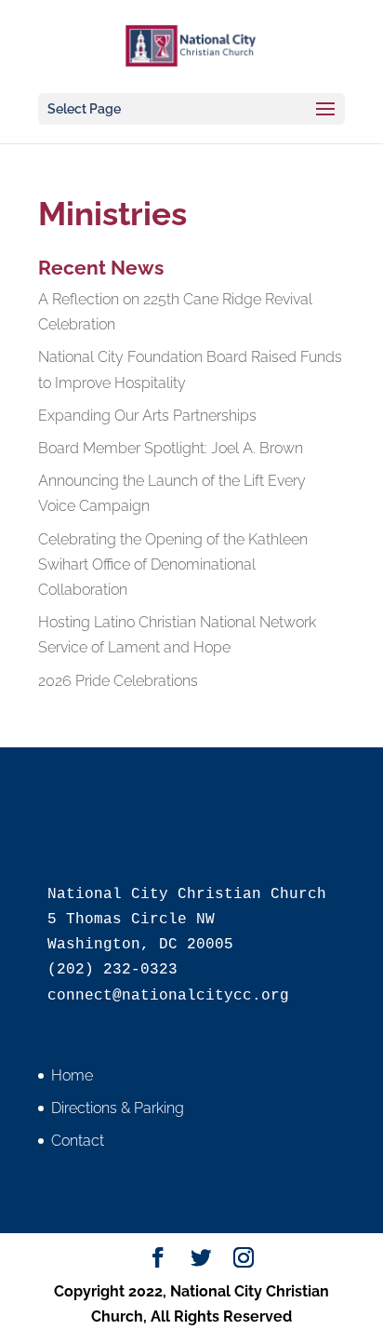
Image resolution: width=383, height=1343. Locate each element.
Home (72, 1075)
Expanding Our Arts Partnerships (147, 415)
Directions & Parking (117, 1108)
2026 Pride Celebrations (118, 681)
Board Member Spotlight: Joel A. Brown (170, 448)
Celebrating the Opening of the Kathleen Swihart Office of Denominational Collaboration (173, 564)
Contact (77, 1140)
